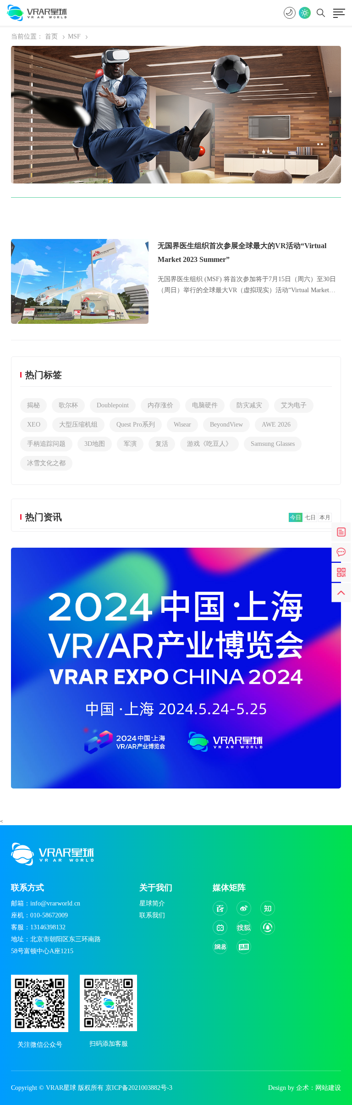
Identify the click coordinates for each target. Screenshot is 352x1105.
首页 (51, 36)
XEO (33, 424)
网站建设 (328, 1087)
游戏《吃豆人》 (209, 443)
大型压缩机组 (78, 424)
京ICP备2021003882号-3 (138, 1087)
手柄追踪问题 (46, 443)
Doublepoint (113, 405)
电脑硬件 (205, 405)
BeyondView (226, 424)
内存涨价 (160, 405)
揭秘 (33, 405)
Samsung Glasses (273, 443)
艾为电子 (294, 405)
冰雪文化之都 (46, 463)
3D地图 (94, 443)
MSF (74, 36)
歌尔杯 (68, 405)
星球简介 (152, 903)
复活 (161, 443)
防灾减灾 (249, 405)
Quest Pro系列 (135, 424)
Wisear (182, 424)
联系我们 (152, 915)
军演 (130, 443)
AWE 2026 (276, 424)
